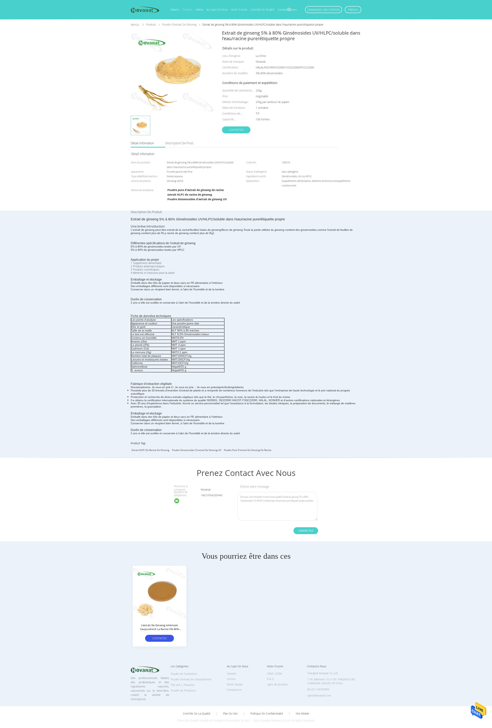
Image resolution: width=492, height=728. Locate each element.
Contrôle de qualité (262, 9)
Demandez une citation (323, 10)
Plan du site (230, 713)
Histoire (231, 673)
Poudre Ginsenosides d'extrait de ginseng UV (196, 450)
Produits (187, 9)
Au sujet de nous (217, 9)
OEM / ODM (274, 673)
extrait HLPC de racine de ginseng (150, 450)
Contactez (236, 130)
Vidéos (199, 9)
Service (231, 679)
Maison (175, 9)
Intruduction (234, 689)
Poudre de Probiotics (183, 690)
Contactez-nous (287, 9)
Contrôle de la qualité (196, 713)
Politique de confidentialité (266, 713)
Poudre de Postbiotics (184, 674)
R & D (270, 679)
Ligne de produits (277, 684)
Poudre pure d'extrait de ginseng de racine (247, 450)
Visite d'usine (239, 9)
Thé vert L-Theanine (182, 685)
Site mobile (302, 713)
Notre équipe (235, 684)
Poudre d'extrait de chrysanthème (191, 679)
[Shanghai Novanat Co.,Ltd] (179, 501)
